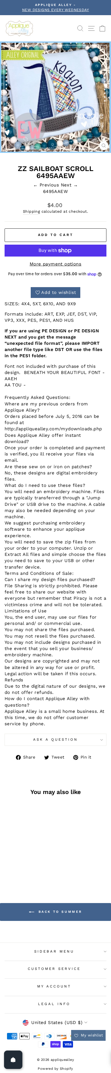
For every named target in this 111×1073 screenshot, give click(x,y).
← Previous (47, 185)
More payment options (55, 264)
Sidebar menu (54, 951)
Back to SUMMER (59, 912)
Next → (69, 185)
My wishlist (91, 1035)
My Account (54, 986)
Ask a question (55, 739)
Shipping (31, 211)
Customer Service (54, 969)
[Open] (13, 1060)
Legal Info (54, 1004)
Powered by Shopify (55, 1069)
